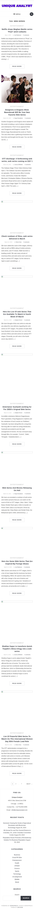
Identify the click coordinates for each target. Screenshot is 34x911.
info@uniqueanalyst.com (19, 810)
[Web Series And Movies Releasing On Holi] (17, 466)
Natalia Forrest (18, 320)
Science (17, 868)
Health (17, 863)
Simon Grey (18, 242)
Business (17, 855)
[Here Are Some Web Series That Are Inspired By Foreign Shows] (17, 540)
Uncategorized (17, 876)
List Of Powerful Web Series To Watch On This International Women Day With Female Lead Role (17, 738)
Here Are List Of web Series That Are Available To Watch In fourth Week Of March (17, 314)
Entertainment (17, 26)
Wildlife (17, 879)
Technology (17, 874)
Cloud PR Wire (17, 857)
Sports (17, 871)
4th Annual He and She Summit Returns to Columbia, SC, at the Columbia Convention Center (17, 833)
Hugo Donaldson (18, 118)
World (17, 882)
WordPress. (14, 905)
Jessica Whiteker (18, 164)
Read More (17, 66)
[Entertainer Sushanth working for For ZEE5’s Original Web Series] (17, 376)
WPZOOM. (20, 907)
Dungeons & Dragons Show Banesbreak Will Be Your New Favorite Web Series (17, 112)
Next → (30, 784)
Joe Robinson (17, 35)
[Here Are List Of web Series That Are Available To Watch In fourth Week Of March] (17, 290)
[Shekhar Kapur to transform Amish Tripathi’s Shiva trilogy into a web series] (17, 620)
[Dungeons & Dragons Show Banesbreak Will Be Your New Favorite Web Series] (17, 88)
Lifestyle (17, 865)
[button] (17, 14)
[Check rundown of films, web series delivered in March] (17, 214)
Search (17, 894)
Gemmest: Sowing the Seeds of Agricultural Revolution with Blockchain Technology (17, 825)
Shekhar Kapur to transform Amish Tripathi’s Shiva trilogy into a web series (17, 648)
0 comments (26, 35)
